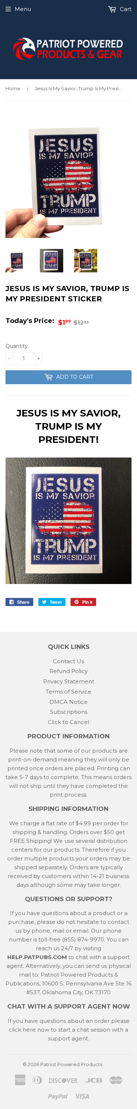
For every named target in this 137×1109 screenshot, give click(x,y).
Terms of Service (68, 691)
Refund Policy (68, 671)
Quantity (16, 346)
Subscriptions (68, 711)
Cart (125, 8)
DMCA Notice (68, 701)
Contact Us (68, 661)
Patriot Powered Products (71, 1064)
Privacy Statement (68, 681)
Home (12, 88)
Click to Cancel (68, 722)
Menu (23, 8)
